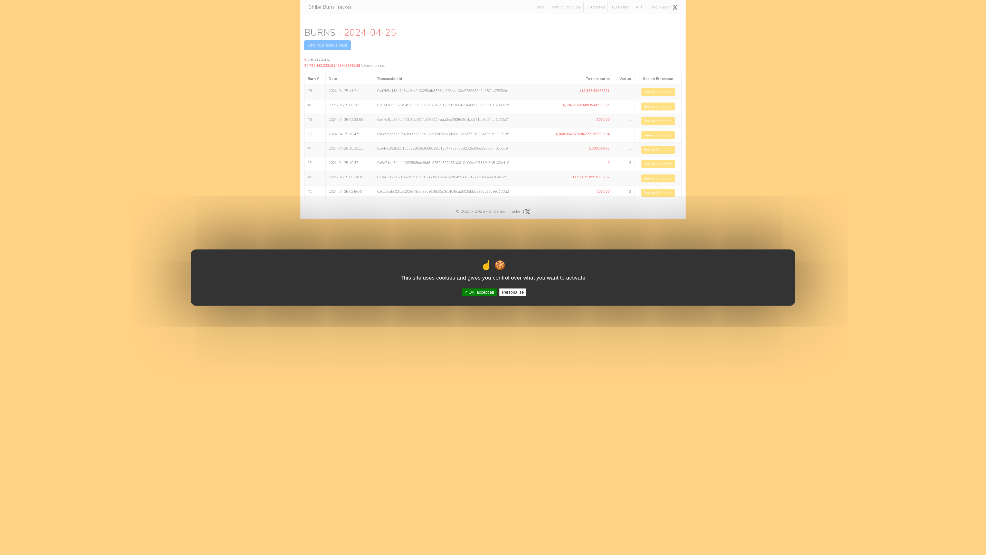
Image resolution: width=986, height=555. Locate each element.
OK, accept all (481, 292)
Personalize (513, 292)
